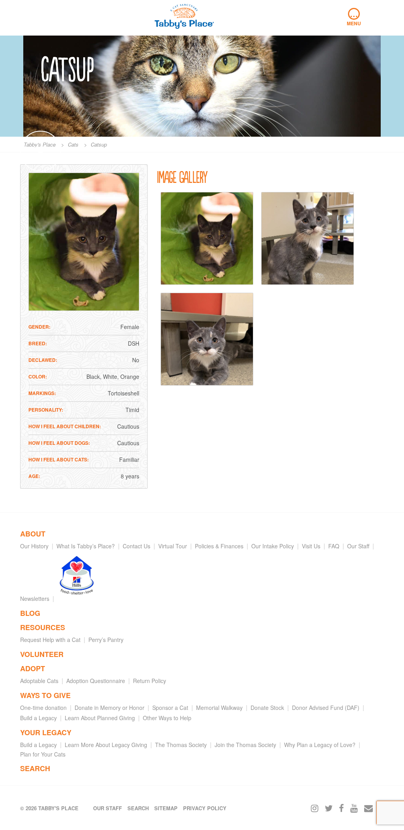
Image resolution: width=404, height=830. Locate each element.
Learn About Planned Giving (100, 718)
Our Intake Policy (272, 546)
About (32, 534)
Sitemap (166, 808)
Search (35, 768)
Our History (34, 546)
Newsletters (34, 598)
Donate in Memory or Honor (109, 707)
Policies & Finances (219, 546)
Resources (42, 627)
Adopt (32, 668)
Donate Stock (267, 707)
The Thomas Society (181, 745)
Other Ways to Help (167, 718)
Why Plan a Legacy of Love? (319, 745)
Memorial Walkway (219, 707)
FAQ (333, 546)
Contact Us (136, 546)
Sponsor (40, 148)
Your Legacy (45, 732)
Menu (354, 17)
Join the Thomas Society (245, 745)
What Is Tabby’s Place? (85, 546)
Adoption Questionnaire (95, 681)
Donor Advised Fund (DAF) (325, 707)
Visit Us (311, 546)
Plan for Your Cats (42, 754)
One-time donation (43, 707)
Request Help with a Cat (50, 640)
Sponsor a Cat (170, 707)
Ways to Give (45, 695)
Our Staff (358, 546)
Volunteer (42, 654)
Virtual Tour (172, 546)
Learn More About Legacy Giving (106, 745)
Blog (30, 613)
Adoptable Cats (39, 681)
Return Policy (149, 681)
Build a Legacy (38, 718)
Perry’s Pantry (105, 640)
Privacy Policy (204, 808)
